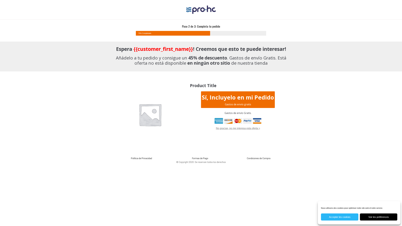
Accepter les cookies (339, 217)
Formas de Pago (200, 158)
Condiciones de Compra (258, 158)
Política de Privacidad (141, 158)
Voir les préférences (378, 217)
